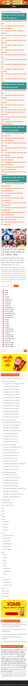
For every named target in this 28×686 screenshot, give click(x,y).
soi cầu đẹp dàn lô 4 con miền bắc (11, 403)
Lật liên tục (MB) (9, 309)
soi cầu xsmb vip (12, 669)
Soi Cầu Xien (5, 667)
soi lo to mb (9, 673)
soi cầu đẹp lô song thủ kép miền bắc (12, 430)
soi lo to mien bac (15, 672)
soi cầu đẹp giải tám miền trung (10, 483)
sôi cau (6, 675)
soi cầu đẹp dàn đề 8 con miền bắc (11, 394)
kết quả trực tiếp (17, 273)
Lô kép (7, 323)
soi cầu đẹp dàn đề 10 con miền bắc (11, 397)
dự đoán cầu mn (13, 653)
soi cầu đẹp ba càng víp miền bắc (11, 386)
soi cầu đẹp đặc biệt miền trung (10, 480)
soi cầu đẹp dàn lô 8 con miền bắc (11, 408)
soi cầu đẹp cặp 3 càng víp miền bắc (11, 425)
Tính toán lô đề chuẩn (6, 502)
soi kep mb (21, 671)
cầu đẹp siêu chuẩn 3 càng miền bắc (15, 110)
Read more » (15, 265)
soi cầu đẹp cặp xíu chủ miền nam (11, 452)
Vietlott (7, 298)
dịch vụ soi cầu (22, 650)
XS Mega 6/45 (8, 300)
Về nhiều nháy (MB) (10, 313)
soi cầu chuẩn (13, 660)
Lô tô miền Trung (9, 338)
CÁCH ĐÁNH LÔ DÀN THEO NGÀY (9, 269)
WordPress (25, 684)
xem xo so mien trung (20, 277)
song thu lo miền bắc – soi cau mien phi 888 (12, 378)
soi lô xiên (6, 674)
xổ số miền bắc (5, 279)
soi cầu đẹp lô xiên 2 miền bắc (10, 436)
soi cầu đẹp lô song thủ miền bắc (11, 433)
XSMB (6, 290)
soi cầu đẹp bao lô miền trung (10, 474)
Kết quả (7, 296)
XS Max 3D (8, 306)
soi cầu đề (8, 671)
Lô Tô (2, 577)
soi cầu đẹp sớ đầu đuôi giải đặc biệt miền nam (14, 463)
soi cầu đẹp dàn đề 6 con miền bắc (11, 392)
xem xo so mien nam (9, 277)
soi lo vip (21, 672)
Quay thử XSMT (9, 344)
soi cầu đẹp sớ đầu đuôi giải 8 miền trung (13, 494)
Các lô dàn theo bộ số (19, 267)
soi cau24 (14, 656)
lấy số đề (15, 654)
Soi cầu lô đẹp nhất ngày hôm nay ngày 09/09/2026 (13, 634)
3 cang (3, 650)
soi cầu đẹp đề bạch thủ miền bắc (11, 411)
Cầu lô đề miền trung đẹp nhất (8, 472)
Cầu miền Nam (9, 315)
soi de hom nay (15, 671)
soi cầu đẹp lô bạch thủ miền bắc (11, 428)
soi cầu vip (23, 665)
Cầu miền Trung (9, 317)
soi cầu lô (6, 661)
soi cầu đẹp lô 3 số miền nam (10, 461)
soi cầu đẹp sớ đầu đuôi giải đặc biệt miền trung (14, 488)
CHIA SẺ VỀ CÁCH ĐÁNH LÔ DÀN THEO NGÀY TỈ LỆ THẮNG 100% (13, 252)
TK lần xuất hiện (9, 331)
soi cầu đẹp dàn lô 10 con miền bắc (11, 400)
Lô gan (7, 319)
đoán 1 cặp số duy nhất (17, 676)
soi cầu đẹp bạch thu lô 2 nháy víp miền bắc (13, 383)
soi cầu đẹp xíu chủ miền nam (10, 469)
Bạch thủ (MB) (9, 307)
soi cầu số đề (14, 665)
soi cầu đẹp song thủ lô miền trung (11, 496)
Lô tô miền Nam (9, 337)
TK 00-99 (7, 333)
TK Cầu (3, 533)
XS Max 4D (8, 302)
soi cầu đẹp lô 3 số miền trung (10, 485)
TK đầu (7, 325)
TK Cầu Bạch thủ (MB (8, 535)
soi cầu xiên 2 (14, 667)
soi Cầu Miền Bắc (16, 662)
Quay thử (7, 340)
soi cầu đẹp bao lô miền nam (10, 450)
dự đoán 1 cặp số (7, 651)
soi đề (22, 674)
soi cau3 (3, 656)
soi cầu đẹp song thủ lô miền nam (11, 466)
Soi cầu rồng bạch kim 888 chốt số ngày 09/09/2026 (13, 641)
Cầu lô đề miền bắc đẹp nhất (8, 381)
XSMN (6, 292)
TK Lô (2, 552)
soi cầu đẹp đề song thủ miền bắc (11, 417)
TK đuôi (7, 327)
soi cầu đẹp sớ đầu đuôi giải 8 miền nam (12, 447)
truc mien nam (15, 275)
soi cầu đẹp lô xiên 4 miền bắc (10, 441)
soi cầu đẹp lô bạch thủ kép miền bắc (12, 422)
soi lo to (5, 672)
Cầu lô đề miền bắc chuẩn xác (8, 420)
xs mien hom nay (8, 281)
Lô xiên (7, 321)
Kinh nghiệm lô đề (7, 267)
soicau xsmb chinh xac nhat (14, 658)
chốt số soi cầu (11, 650)
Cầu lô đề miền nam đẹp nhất (8, 444)
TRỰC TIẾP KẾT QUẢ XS (7, 505)
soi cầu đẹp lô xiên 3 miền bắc (10, 439)
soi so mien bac (18, 674)
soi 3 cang (21, 654)
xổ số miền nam (13, 279)
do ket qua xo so (9, 273)
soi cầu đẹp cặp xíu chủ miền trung (11, 477)
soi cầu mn (5, 665)
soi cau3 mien (8, 656)
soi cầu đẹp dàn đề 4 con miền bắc (11, 389)
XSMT (6, 294)
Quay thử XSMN (9, 346)
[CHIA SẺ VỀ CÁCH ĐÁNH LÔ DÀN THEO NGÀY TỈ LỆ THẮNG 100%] (14, 238)
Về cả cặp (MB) (9, 311)
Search (16, 286)
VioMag (5, 684)
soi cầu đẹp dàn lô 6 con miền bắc (11, 405)
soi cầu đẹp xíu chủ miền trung (10, 491)
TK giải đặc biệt (9, 329)
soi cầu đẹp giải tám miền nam (10, 455)
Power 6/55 (8, 304)
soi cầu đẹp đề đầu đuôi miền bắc (11, 414)
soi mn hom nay (11, 674)
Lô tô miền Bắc (9, 335)
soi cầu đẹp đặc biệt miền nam (10, 458)
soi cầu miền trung (18, 663)
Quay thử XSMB (9, 342)
